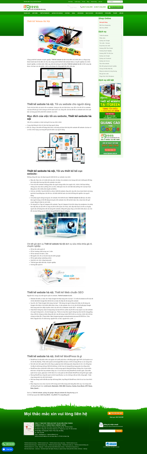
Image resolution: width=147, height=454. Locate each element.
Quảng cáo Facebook (105, 58)
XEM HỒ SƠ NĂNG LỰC (117, 7)
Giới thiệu (70, 1)
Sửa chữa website (104, 63)
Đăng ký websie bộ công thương (108, 71)
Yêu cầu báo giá (116, 413)
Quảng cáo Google (104, 56)
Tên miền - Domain (104, 43)
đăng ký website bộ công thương (64, 392)
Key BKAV (54, 395)
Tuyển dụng (77, 1)
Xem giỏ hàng (103, 22)
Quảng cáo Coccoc (104, 61)
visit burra (37, 448)
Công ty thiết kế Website (35, 1)
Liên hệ (100, 1)
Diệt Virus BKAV (45, 395)
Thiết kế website (45, 13)
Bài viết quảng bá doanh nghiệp (108, 66)
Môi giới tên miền (104, 73)
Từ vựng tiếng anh (63, 395)
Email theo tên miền (104, 45)
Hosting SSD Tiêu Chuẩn (106, 48)
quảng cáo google (48, 392)
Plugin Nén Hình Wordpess (106, 76)
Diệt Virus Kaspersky (105, 25)
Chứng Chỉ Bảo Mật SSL (106, 68)
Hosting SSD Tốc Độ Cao (106, 53)
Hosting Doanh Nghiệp (105, 50)
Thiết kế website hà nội (58, 59)
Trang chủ (27, 13)
